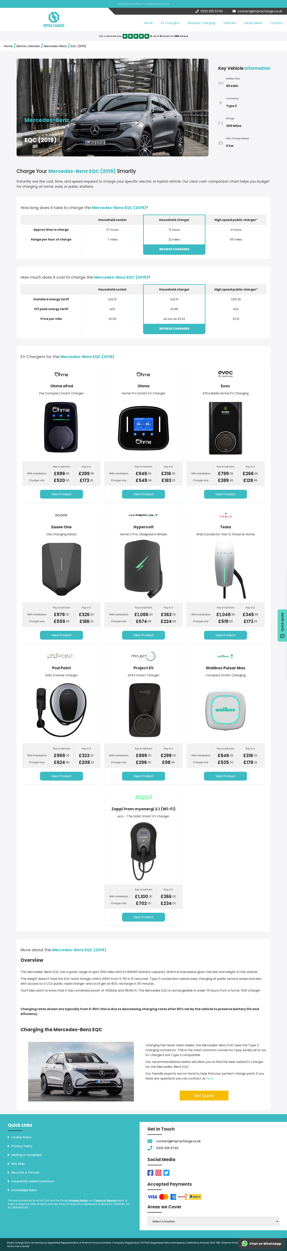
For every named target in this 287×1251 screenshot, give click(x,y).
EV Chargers (170, 23)
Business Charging (201, 23)
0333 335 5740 (212, 11)
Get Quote (204, 1095)
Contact (276, 23)
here (209, 1078)
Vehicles (229, 23)
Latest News (253, 23)
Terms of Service (105, 1200)
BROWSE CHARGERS (174, 249)
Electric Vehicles (28, 46)
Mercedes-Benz (55, 46)
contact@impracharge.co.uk (260, 11)
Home (148, 23)
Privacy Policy (78, 1200)
